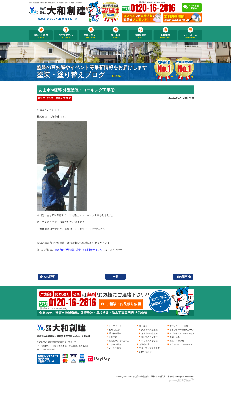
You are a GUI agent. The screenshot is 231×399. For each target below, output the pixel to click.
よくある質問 (115, 348)
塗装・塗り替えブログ (149, 348)
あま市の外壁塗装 (149, 333)
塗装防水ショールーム (119, 341)
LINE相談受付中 (194, 7)
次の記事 (49, 276)
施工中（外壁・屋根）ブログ (54, 98)
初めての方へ (66, 36)
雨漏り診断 (175, 337)
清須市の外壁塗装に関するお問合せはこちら (80, 249)
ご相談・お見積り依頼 (123, 304)
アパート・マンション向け (182, 333)
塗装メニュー (91, 36)
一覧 (115, 276)
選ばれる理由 (41, 36)
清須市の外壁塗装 (149, 329)
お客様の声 (140, 36)
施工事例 (115, 36)
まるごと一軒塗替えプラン (182, 329)
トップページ (115, 326)
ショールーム (190, 36)
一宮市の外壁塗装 (149, 341)
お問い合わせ (145, 352)
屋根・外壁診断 (177, 341)
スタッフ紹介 (115, 344)
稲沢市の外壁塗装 (149, 337)
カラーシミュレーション (181, 344)
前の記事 (182, 276)
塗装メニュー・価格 (179, 326)
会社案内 (165, 36)
